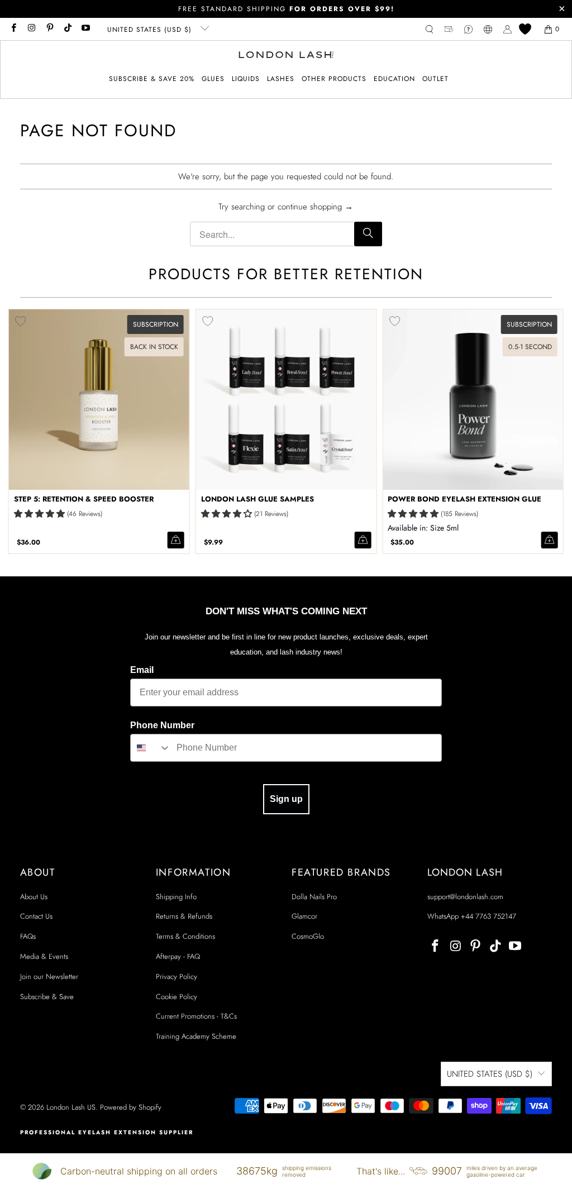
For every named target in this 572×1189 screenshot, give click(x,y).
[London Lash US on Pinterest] (49, 29)
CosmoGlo (308, 936)
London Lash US (71, 1107)
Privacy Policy (176, 976)
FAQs (28, 936)
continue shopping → (315, 206)
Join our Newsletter (49, 976)
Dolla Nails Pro (314, 896)
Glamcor (304, 916)
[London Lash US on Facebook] (13, 29)
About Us (33, 896)
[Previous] (20, 431)
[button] (213, 79)
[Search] (368, 234)
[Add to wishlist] (208, 321)
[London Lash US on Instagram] (31, 29)
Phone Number (162, 725)
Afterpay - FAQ (178, 956)
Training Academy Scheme (196, 1036)
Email (142, 670)
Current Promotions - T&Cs (196, 1016)
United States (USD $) (150, 30)
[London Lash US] (286, 55)
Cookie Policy (176, 996)
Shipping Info (176, 896)
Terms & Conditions (185, 936)
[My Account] (507, 29)
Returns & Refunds (184, 916)
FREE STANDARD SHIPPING (286, 9)
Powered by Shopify (130, 1107)
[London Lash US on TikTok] (67, 29)
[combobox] (151, 747)
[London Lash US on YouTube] (85, 29)
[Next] (552, 431)
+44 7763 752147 (488, 916)
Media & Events (44, 956)
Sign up (286, 799)
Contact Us (36, 916)
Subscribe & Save (47, 996)
